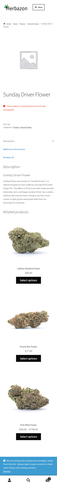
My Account (9, 480)
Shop (15, 23)
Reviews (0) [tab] (8, 157)
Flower (22, 23)
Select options (28, 280)
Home (8, 23)
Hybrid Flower (33, 23)
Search (28, 480)
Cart (44, 478)
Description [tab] (8, 141)
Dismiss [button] (7, 471)
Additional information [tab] (14, 149)
